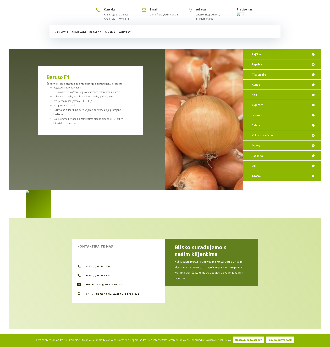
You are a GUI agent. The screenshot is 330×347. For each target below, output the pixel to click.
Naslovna (61, 32)
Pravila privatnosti (279, 340)
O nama (110, 32)
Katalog (95, 32)
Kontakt (125, 32)
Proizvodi (79, 32)
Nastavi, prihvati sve (248, 340)
